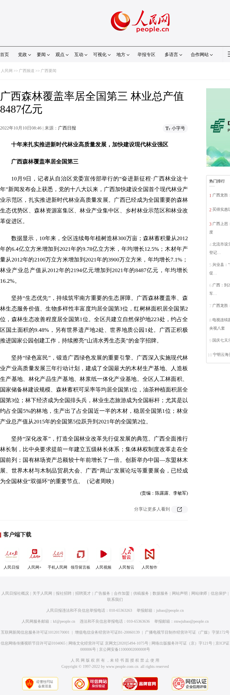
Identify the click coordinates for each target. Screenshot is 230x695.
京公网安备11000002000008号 (124, 649)
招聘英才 (83, 593)
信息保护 (218, 593)
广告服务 (102, 593)
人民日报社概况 (15, 593)
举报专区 (146, 54)
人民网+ (34, 567)
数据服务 (160, 593)
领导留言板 (80, 567)
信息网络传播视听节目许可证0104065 (33, 643)
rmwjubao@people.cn (191, 621)
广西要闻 (48, 71)
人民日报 (11, 567)
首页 (4, 54)
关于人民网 (42, 593)
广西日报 (67, 128)
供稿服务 (141, 593)
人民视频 (103, 567)
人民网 (7, 71)
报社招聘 (64, 593)
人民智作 (149, 567)
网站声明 (180, 593)
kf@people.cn (64, 621)
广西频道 (26, 71)
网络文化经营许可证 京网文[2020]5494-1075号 (108, 643)
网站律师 (199, 593)
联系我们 (115, 599)
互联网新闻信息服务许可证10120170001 (35, 632)
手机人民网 (57, 567)
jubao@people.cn (170, 610)
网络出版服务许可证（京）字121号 (181, 643)
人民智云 (126, 567)
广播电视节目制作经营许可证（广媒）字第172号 (187, 632)
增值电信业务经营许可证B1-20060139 (107, 632)
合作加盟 (122, 593)
